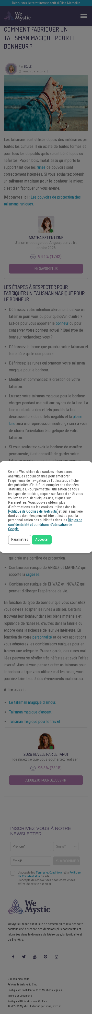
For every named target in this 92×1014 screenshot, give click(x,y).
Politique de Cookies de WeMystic (33, 511)
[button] (19, 539)
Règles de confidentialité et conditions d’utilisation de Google (45, 524)
